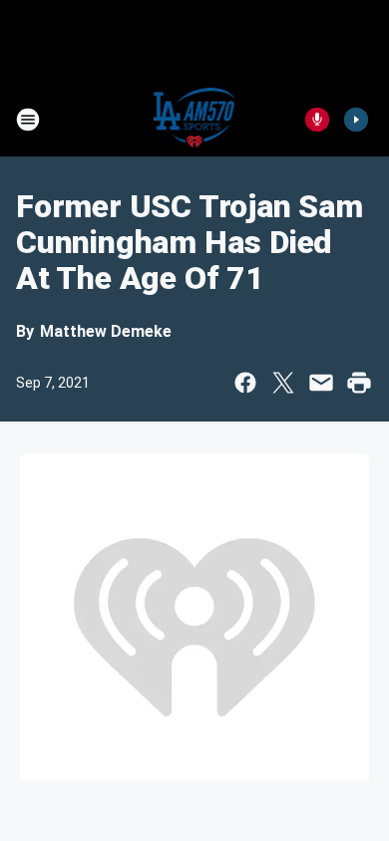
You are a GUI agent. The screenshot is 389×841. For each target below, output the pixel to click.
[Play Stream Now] (356, 120)
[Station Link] (195, 119)
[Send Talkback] (317, 120)
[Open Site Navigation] (28, 120)
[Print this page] (359, 383)
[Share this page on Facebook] (245, 383)
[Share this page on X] (283, 383)
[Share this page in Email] (321, 383)
